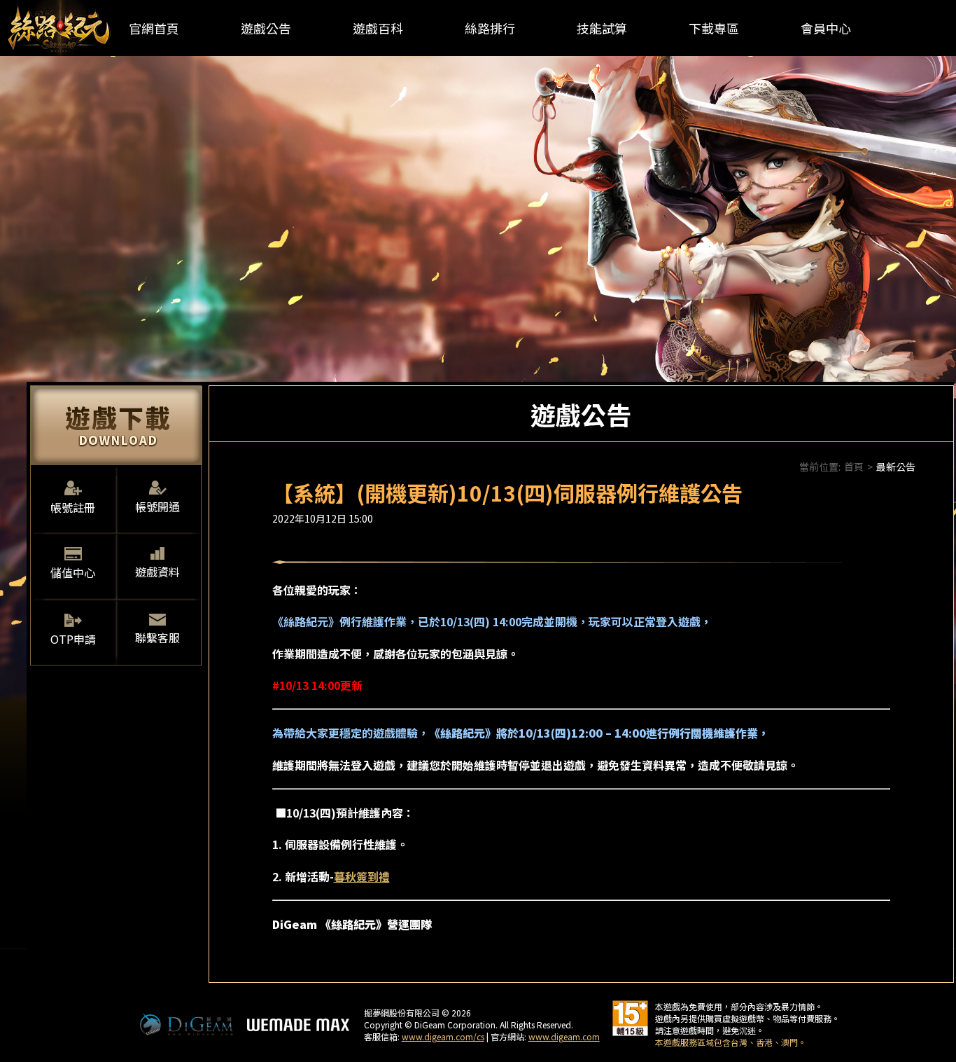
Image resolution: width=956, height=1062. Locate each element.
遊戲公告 (266, 28)
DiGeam (186, 1024)
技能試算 (602, 28)
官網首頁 (154, 28)
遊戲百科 (378, 28)
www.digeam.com (564, 1036)
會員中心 (826, 28)
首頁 (854, 467)
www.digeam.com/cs (443, 1036)
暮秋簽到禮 (362, 876)
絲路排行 (490, 28)
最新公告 (895, 467)
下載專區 (714, 28)
